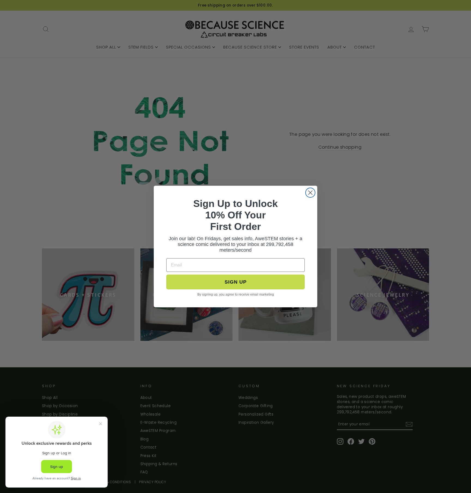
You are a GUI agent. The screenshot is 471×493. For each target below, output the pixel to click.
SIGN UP (236, 282)
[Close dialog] (310, 192)
